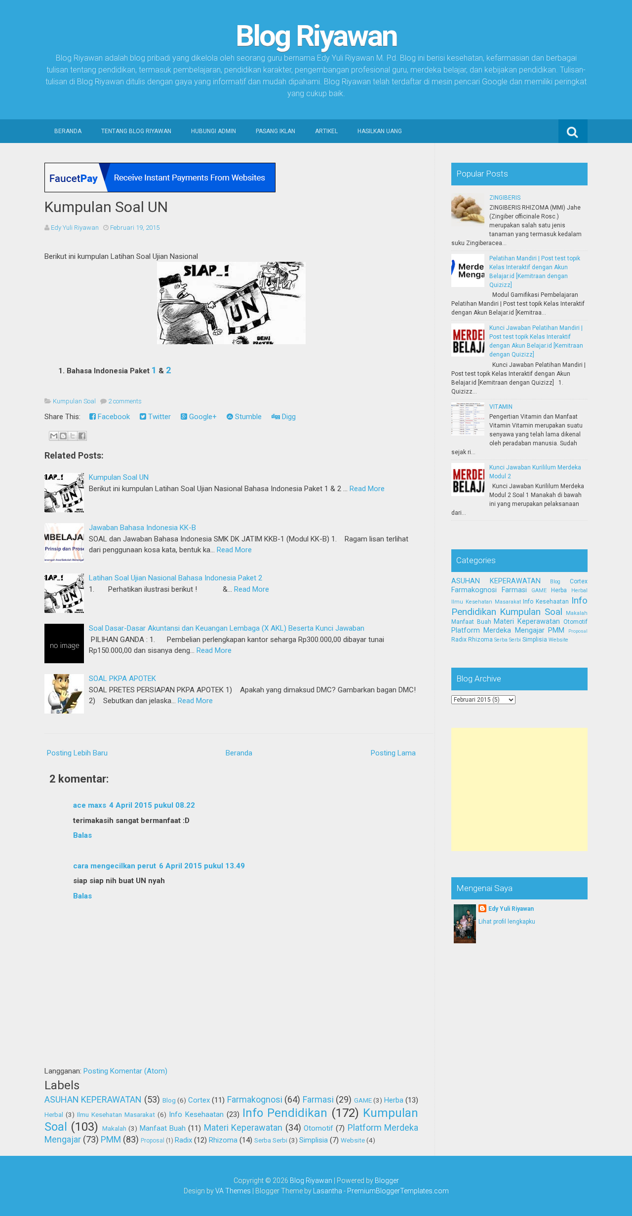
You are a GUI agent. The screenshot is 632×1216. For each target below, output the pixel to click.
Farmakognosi (254, 1099)
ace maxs (89, 805)
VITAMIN (501, 406)
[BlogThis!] (63, 436)
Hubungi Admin (213, 131)
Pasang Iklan (275, 131)
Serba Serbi (270, 1140)
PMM (111, 1139)
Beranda (67, 131)
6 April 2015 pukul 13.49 (202, 865)
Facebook (113, 416)
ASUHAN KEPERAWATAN (93, 1099)
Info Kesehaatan (196, 1114)
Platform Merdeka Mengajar (498, 630)
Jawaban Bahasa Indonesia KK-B (142, 527)
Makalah (114, 1128)
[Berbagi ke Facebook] (82, 436)
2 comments (125, 401)
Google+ (202, 416)
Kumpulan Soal (74, 401)
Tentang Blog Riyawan (136, 131)
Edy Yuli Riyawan (511, 908)
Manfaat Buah (163, 1128)
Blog (169, 1100)
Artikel (326, 131)
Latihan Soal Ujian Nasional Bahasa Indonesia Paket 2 (175, 577)
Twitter (158, 416)
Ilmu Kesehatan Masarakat (116, 1114)
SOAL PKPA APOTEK (122, 678)
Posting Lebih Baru (77, 753)
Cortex (199, 1100)
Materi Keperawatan (243, 1127)
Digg (288, 416)
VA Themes (233, 1191)
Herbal (53, 1114)
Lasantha (327, 1191)
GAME (363, 1100)
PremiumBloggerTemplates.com (398, 1191)
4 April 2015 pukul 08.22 (152, 805)
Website (353, 1140)
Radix (183, 1140)
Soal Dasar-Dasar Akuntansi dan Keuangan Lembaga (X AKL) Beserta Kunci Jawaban (226, 628)
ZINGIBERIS (504, 197)
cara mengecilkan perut (114, 865)
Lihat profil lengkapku (506, 921)
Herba (393, 1100)
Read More (367, 488)
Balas (82, 835)
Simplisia (313, 1140)
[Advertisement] (525, 789)
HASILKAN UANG (379, 131)
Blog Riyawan (316, 35)
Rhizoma (223, 1140)
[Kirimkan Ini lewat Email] (54, 436)
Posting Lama (393, 753)
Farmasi (318, 1099)
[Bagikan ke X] (73, 436)
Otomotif (318, 1128)
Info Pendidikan (284, 1113)
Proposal (152, 1140)
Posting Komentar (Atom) (125, 1071)
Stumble (247, 416)
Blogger (387, 1180)
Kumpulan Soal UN (106, 206)
